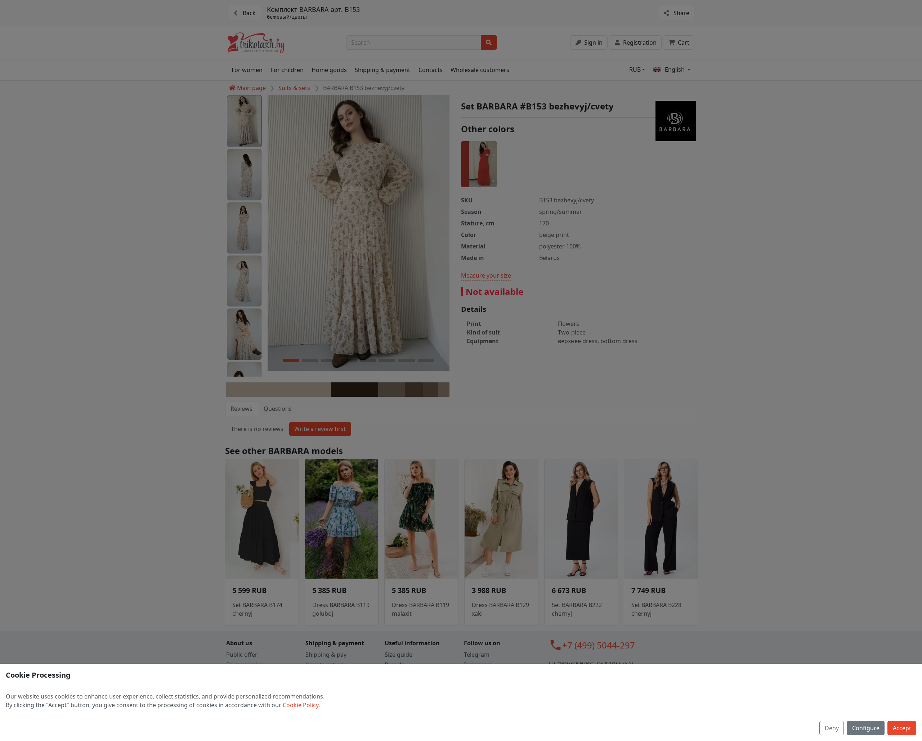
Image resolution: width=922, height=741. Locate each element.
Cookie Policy (300, 705)
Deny (832, 728)
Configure (866, 728)
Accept (902, 728)
